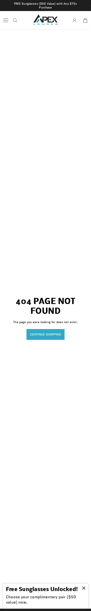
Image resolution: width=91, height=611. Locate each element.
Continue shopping (45, 334)
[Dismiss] (83, 588)
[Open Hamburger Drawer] (5, 20)
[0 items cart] (85, 20)
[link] (45, 595)
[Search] (15, 20)
